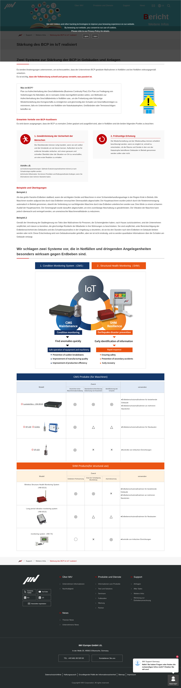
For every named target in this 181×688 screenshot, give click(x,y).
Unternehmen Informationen (73, 584)
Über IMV (67, 577)
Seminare (102, 593)
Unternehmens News (70, 625)
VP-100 (28, 427)
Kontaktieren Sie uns (107, 658)
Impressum (131, 675)
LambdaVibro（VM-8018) (33, 404)
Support (29, 561)
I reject (95, 36)
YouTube (45, 592)
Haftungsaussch (70, 675)
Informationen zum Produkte (109, 584)
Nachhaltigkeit (67, 589)
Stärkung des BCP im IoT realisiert (63, 561)
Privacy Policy (94, 31)
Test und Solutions (105, 589)
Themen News (68, 620)
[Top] (20, 561)
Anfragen (137, 584)
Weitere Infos (41, 561)
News (65, 613)
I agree (85, 36)
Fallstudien (102, 598)
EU (28, 598)
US (43, 598)
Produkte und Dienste (109, 577)
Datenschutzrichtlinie (53, 675)
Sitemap (121, 675)
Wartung (101, 603)
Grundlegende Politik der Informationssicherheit (97, 675)
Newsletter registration (38, 604)
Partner (101, 608)
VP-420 (37, 450)
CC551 (37, 427)
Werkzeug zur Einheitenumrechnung (142, 599)
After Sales (138, 589)
